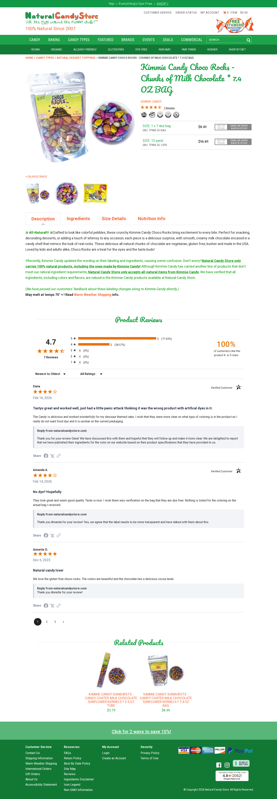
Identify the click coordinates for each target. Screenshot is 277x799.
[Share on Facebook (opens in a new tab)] (46, 456)
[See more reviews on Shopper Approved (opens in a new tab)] (59, 456)
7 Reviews (169, 108)
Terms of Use (149, 758)
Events (148, 39)
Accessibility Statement (41, 784)
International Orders (38, 768)
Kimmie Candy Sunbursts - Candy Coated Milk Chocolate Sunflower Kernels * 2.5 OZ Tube (111, 699)
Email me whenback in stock (239, 127)
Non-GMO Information (78, 789)
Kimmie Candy (151, 101)
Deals (168, 39)
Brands (127, 39)
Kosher (212, 49)
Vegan (35, 49)
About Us (31, 779)
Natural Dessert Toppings (76, 57)
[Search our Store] (249, 40)
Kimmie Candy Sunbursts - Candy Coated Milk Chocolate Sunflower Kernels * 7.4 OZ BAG (166, 699)
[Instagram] (228, 765)
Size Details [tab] (114, 218)
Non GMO (165, 49)
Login (105, 753)
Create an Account (114, 758)
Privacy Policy (150, 753)
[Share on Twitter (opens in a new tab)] (52, 456)
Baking (54, 39)
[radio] (138, 338)
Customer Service (158, 12)
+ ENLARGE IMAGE (36, 176)
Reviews (69, 774)
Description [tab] (43, 218)
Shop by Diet (237, 49)
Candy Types (79, 39)
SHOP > (162, 3)
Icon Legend (72, 784)
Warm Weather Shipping (92, 295)
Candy (34, 39)
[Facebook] (220, 765)
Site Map (70, 768)
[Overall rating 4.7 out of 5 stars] (151, 108)
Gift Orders (32, 774)
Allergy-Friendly (85, 49)
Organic (56, 49)
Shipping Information (39, 758)
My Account (210, 12)
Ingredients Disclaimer (79, 779)
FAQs (67, 753)
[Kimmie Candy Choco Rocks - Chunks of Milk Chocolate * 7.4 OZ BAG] (37, 193)
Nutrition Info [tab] (151, 218)
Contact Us (32, 753)
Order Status (186, 12)
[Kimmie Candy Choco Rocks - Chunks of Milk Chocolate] (66, 193)
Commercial (191, 39)
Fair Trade (189, 49)
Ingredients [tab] (78, 218)
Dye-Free (141, 49)
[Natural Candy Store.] (61, 17)
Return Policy (72, 758)
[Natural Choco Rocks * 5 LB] (95, 193)
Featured (105, 39)
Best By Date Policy (77, 763)
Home (29, 57)
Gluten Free (116, 49)
